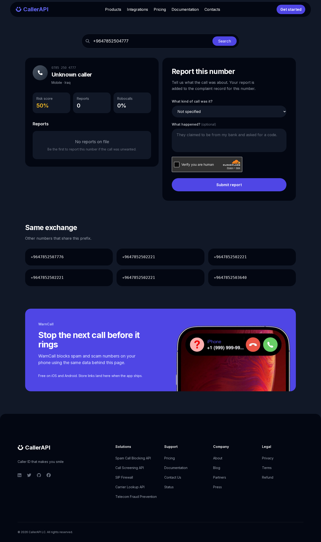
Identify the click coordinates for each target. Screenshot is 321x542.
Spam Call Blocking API (133, 458)
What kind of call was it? (192, 101)
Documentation (185, 9)
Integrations (137, 9)
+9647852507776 (47, 257)
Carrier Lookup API (130, 487)
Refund (267, 477)
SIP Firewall (124, 477)
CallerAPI (37, 447)
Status (169, 487)
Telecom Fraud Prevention (136, 497)
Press (217, 487)
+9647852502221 (138, 257)
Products (113, 9)
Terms (267, 468)
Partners (219, 477)
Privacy (268, 458)
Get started (290, 9)
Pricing (160, 9)
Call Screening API (129, 468)
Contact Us (172, 477)
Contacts (212, 9)
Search (224, 41)
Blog (216, 468)
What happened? (194, 124)
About (217, 458)
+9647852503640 (230, 277)
